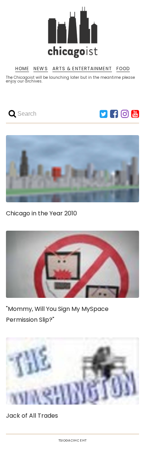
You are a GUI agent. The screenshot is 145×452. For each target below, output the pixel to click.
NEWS (40, 69)
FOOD (123, 69)
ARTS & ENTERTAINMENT (82, 69)
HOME (22, 69)
